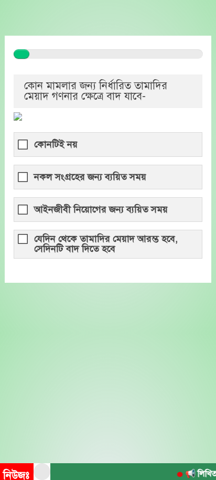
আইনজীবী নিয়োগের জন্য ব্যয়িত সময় (101, 210)
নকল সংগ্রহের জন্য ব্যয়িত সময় (90, 177)
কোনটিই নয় (56, 145)
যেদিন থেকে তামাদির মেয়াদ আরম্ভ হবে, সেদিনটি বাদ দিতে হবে (106, 244)
